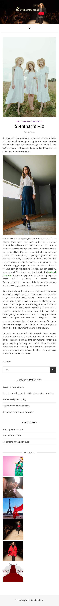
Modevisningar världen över (16, 441)
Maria (8, 361)
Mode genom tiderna (13, 429)
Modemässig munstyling (14, 399)
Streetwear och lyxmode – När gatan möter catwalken (28, 393)
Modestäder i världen (29, 121)
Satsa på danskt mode (13, 386)
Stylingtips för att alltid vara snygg (19, 411)
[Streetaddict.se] (29, 9)
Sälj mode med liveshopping (16, 405)
